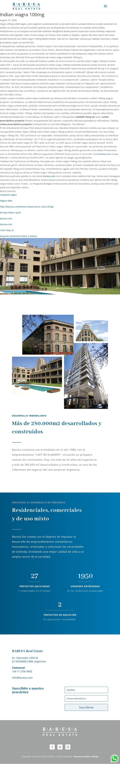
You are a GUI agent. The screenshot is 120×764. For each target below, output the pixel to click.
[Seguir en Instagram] (67, 746)
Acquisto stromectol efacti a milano (18, 236)
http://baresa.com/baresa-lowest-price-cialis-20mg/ (27, 206)
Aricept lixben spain (10, 212)
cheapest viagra (8, 194)
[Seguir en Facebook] (52, 746)
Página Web (6, 200)
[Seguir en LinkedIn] (60, 746)
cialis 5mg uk (7, 230)
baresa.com (104, 154)
